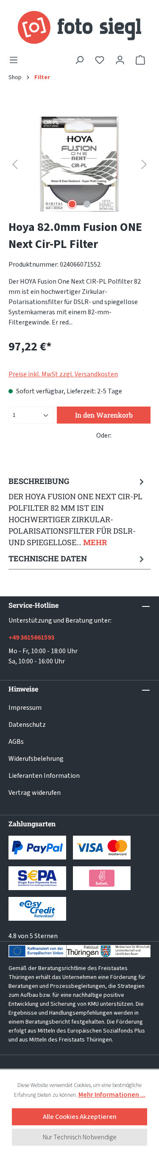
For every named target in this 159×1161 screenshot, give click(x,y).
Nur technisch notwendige (80, 1137)
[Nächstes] (144, 164)
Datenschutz (27, 724)
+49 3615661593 (31, 637)
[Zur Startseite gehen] (79, 27)
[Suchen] (79, 59)
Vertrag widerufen (34, 792)
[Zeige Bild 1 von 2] (72, 204)
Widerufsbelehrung (36, 758)
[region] (79, 164)
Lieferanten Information (44, 775)
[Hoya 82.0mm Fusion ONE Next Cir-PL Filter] (79, 164)
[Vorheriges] (14, 164)
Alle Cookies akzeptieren (80, 1116)
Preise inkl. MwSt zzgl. (63, 374)
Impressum (25, 707)
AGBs (16, 741)
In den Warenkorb (104, 414)
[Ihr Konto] (120, 59)
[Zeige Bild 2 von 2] (87, 204)
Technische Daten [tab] (47, 558)
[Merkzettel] (99, 59)
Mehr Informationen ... (111, 1094)
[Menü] (16, 59)
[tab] (77, 511)
